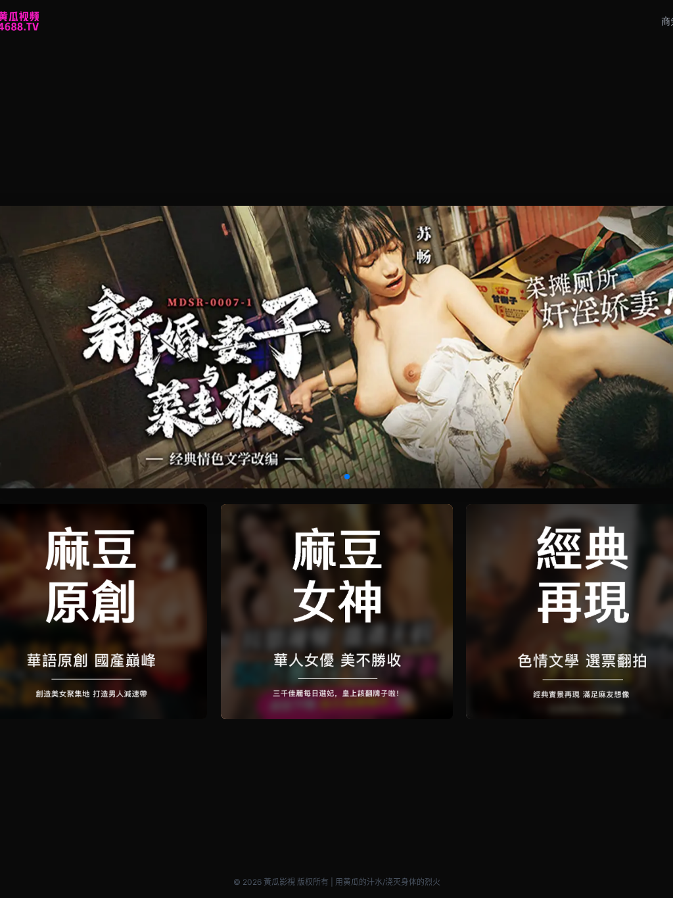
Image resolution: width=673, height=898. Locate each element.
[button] (326, 476)
